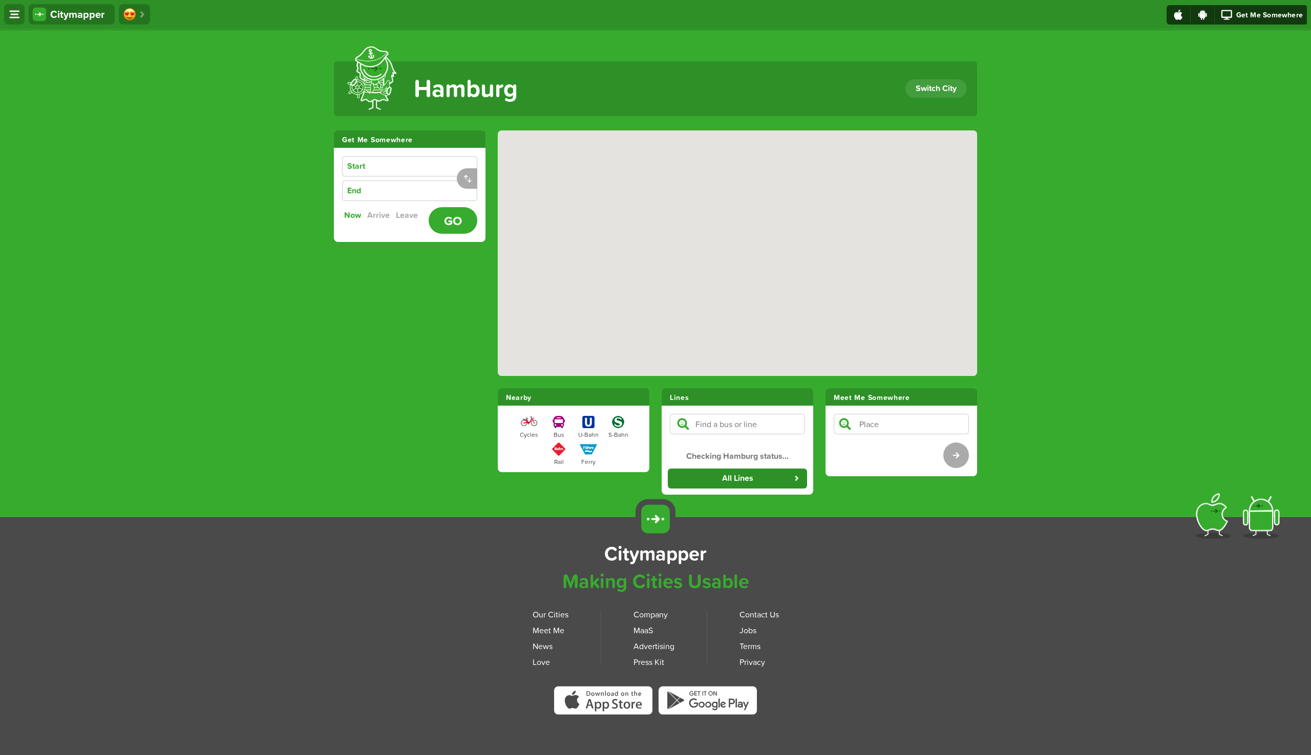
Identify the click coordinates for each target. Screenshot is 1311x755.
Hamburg (466, 87)
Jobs (747, 630)
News (543, 646)
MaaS (643, 630)
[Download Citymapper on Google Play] (708, 702)
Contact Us (759, 614)
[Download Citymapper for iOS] (1215, 518)
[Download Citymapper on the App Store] (606, 703)
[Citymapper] (655, 519)
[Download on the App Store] (1179, 15)
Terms (749, 646)
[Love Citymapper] (134, 14)
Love (541, 662)
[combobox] (426, 166)
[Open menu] (14, 14)
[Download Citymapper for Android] (1263, 518)
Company (650, 614)
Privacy (752, 662)
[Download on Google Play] (1203, 15)
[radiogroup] (383, 215)
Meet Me (548, 630)
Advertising (653, 646)
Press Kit (648, 662)
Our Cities (550, 614)
